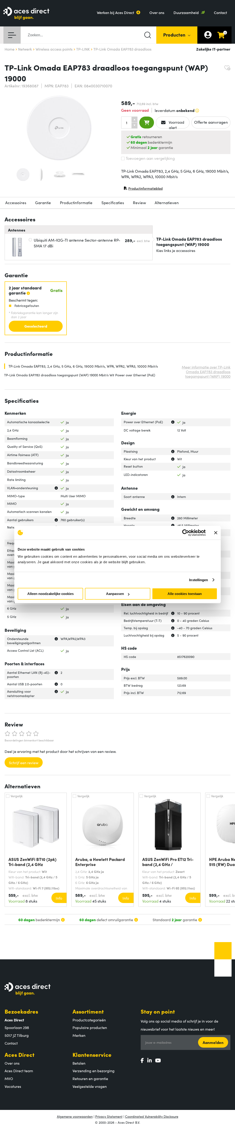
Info (59, 897)
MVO (9, 1078)
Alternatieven (167, 202)
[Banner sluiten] (215, 532)
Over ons (156, 12)
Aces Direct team (19, 1070)
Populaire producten (90, 1027)
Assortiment (88, 1011)
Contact (220, 12)
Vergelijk (17, 796)
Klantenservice (92, 1054)
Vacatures (13, 1086)
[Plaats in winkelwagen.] (146, 123)
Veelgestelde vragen (90, 1086)
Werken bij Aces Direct (115, 12)
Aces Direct (19, 1054)
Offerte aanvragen (211, 122)
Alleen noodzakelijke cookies (50, 594)
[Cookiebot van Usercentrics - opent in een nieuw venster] (185, 532)
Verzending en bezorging (94, 1070)
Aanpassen (115, 594)
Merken (79, 1035)
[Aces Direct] (26, 13)
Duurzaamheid (186, 12)
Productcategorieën (89, 1019)
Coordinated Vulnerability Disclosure (151, 1116)
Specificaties (112, 202)
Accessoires (15, 202)
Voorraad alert (176, 124)
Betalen (79, 1063)
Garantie (43, 202)
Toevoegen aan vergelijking (150, 158)
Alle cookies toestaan (185, 594)
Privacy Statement (109, 1116)
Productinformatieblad (143, 189)
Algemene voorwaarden (75, 1116)
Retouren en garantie (90, 1078)
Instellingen (198, 580)
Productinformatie (76, 202)
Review (139, 202)
